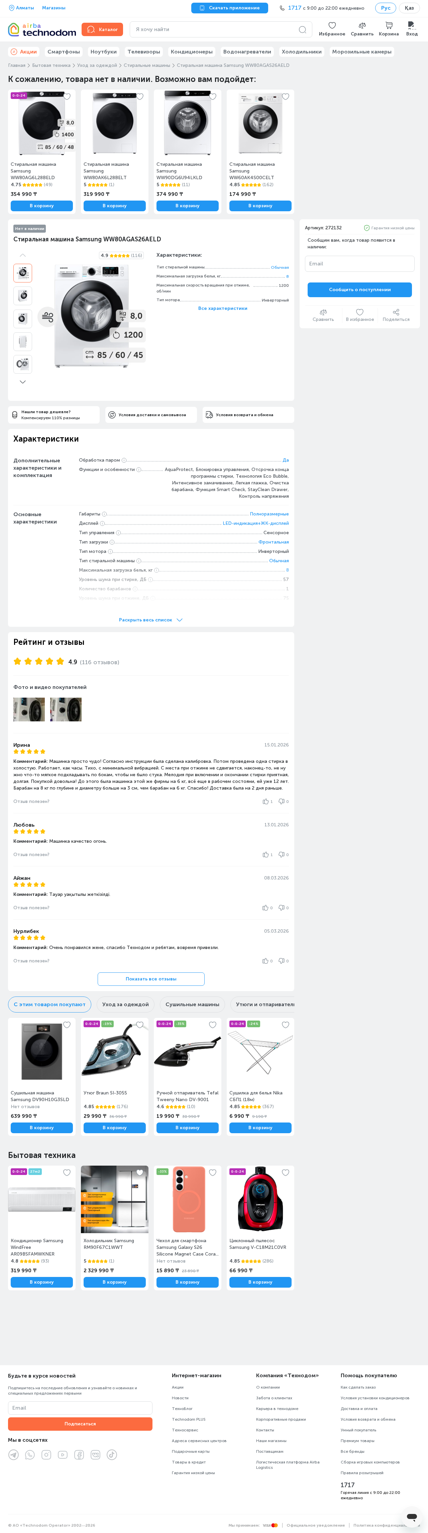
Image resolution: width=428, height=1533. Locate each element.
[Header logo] (41, 29)
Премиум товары (357, 1440)
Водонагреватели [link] (247, 51)
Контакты (265, 1430)
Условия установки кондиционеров (375, 1398)
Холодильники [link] (302, 51)
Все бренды (352, 1451)
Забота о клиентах (274, 1398)
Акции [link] (28, 51)
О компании (268, 1387)
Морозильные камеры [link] (362, 51)
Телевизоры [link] (143, 51)
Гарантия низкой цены (393, 228)
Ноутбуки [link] (104, 51)
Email (316, 263)
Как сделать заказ (358, 1387)
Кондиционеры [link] (192, 51)
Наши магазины (271, 1440)
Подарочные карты (191, 1451)
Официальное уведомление (316, 1525)
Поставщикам (270, 1451)
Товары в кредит (189, 1462)
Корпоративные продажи (281, 1419)
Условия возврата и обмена (368, 1419)
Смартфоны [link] (63, 51)
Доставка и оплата (359, 1408)
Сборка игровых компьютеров (370, 1462)
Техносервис (185, 1430)
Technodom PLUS (189, 1419)
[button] (332, 29)
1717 (348, 1485)
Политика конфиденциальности (386, 1525)
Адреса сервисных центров (199, 1440)
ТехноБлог (182, 1408)
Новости (180, 1398)
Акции (178, 1387)
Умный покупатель (358, 1430)
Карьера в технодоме (277, 1408)
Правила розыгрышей (362, 1472)
